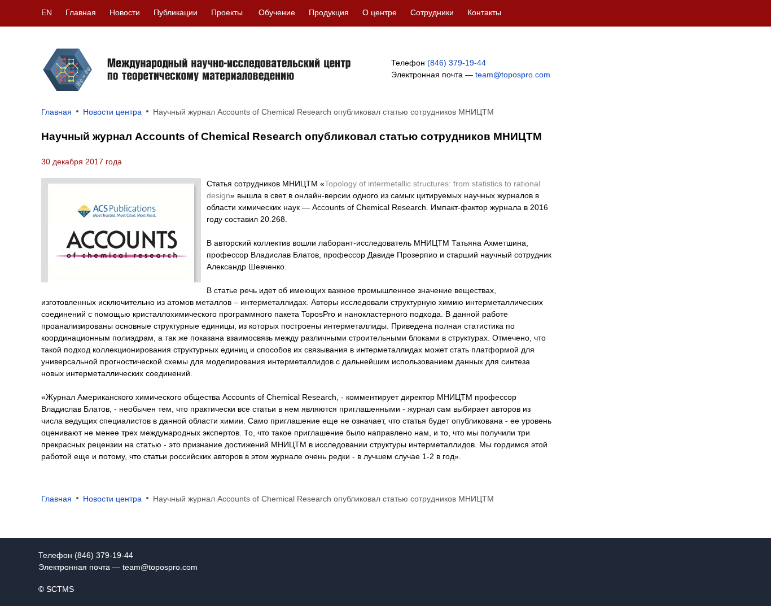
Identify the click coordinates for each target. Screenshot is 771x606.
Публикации (176, 12)
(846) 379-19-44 (456, 62)
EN (46, 12)
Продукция (329, 12)
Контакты (484, 12)
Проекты (227, 12)
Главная (80, 12)
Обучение (277, 12)
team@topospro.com (512, 74)
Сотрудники (432, 12)
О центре (379, 12)
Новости (124, 12)
